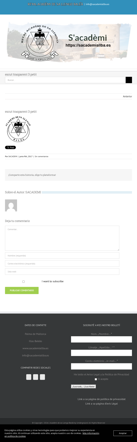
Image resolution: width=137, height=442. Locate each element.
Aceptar (123, 433)
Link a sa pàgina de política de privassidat (101, 399)
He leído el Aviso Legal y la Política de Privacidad (101, 374)
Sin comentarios (41, 156)
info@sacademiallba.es (97, 4)
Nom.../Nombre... (101, 334)
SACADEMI (12, 156)
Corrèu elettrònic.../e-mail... (101, 361)
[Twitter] (35, 377)
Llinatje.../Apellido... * (101, 347)
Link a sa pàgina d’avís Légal (101, 403)
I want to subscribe (52, 281)
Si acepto (103, 379)
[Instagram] (42, 377)
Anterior (127, 96)
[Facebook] (28, 377)
